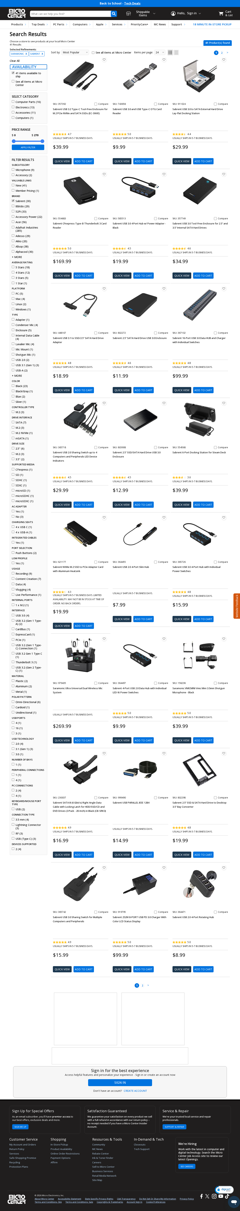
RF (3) (19, 833)
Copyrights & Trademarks (110, 1201)
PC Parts (58, 24)
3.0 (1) (19, 754)
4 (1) (18, 723)
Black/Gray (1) (24, 391)
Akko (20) (21, 241)
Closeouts (140, 1144)
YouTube (220, 1196)
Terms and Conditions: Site (48, 1201)
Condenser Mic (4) (27, 325)
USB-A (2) (22, 370)
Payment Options (60, 1158)
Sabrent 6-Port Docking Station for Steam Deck (199, 452)
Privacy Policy (187, 1198)
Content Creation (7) (28, 579)
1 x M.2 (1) (22, 605)
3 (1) (18, 733)
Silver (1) (21, 402)
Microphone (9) (25, 170)
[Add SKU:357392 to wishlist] (104, 59)
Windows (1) (23, 309)
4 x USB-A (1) (24, 532)
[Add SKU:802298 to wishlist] (224, 753)
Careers (96, 1162)
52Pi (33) (21, 211)
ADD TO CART (84, 161)
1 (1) (18, 764)
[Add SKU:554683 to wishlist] (104, 174)
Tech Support (142, 1149)
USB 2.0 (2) (22, 360)
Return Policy (16, 1149)
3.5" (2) (20, 459)
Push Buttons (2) (26, 553)
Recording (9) (24, 573)
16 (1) (19, 728)
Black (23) (22, 386)
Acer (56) (21, 222)
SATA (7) (21, 422)
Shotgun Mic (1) (25, 354)
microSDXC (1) (24, 501)
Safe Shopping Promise (22, 1158)
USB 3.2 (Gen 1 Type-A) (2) (29, 622)
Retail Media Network (104, 1175)
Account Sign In (134, 1201)
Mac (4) (20, 299)
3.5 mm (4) (22, 819)
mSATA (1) (22, 438)
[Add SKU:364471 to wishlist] (224, 867)
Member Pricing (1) (27, 190)
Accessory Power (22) (29, 217)
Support (176, 24)
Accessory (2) (24, 175)
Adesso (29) (23, 236)
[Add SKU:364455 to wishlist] (164, 517)
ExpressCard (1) (25, 634)
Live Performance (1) (28, 595)
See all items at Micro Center (29, 83)
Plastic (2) (22, 681)
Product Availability (61, 1149)
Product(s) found (217, 43)
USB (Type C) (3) (26, 839)
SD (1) (19, 475)
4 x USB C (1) (24, 527)
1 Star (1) (21, 283)
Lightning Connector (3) (28, 826)
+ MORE (17, 257)
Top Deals (38, 24)
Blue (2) (20, 396)
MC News (160, 24)
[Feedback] (236, 605)
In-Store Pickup (59, 1144)
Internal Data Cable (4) (27, 337)
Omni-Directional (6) (28, 702)
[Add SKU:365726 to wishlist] (224, 517)
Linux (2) (21, 304)
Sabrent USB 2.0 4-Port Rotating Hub (193, 917)
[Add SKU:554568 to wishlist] (224, 403)
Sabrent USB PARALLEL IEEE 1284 (131, 802)
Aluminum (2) (24, 686)
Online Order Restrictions (65, 1153)
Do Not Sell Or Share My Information (157, 1198)
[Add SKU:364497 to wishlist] (164, 638)
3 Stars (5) (22, 278)
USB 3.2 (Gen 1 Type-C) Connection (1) (29, 647)
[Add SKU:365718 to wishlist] (104, 403)
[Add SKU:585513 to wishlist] (164, 174)
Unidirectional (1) (26, 712)
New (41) (21, 185)
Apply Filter (28, 147)
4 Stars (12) (23, 272)
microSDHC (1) (25, 496)
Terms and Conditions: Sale (79, 1201)
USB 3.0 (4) (22, 615)
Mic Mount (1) (24, 349)
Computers (80, 24)
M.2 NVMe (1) (24, 433)
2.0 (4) (19, 743)
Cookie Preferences (155, 1201)
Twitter (207, 1196)
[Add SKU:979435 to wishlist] (104, 638)
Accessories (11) (26, 112)
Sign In (120, 1082)
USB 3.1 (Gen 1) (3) (27, 365)
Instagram (214, 1196)
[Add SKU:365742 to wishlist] (104, 867)
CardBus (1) (23, 629)
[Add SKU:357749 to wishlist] (224, 174)
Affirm (54, 1162)
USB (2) (20, 809)
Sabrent (36, 53)
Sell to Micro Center (103, 1166)
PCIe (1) (20, 640)
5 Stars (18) (23, 267)
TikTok (226, 1196)
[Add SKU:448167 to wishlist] (104, 288)
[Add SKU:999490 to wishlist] (164, 753)
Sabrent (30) (23, 201)
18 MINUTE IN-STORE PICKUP (212, 24)
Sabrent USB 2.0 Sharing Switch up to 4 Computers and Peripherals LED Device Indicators (75, 456)
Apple (99, 24)
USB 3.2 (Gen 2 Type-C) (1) (29, 669)
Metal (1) (21, 691)
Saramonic (19, 53)
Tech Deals (132, 3)
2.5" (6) (20, 448)
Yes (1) (20, 511)
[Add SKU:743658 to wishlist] (164, 59)
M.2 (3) (20, 412)
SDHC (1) (21, 480)
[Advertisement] (85, 1019)
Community (98, 1144)
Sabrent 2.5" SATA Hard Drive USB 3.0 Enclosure (140, 338)
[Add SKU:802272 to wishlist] (164, 288)
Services (117, 24)
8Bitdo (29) (22, 206)
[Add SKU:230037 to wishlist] (104, 753)
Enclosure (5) (24, 330)
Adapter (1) (22, 319)
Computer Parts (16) (28, 102)
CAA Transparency (126, 1198)
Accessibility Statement (69, 1198)
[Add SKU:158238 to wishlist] (224, 638)
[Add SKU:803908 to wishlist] (164, 403)
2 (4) (18, 790)
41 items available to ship (28, 75)
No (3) (19, 516)
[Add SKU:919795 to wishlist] (164, 867)
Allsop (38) (22, 246)
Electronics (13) (25, 107)
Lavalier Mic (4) (25, 344)
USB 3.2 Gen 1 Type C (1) (29, 655)
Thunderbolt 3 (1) (26, 662)
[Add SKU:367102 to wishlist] (224, 288)
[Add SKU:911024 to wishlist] (224, 59)
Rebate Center (100, 1153)
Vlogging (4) (23, 589)
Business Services (102, 1171)
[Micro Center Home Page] (17, 12)
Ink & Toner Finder (102, 1158)
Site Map (97, 1180)
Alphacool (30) (24, 252)
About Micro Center (44, 1198)
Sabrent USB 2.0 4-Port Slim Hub (131, 567)
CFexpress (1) (24, 469)
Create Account (135, 1091)
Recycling (14, 1162)
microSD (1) (23, 490)
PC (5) (19, 293)
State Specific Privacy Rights (99, 1198)
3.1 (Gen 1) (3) (24, 749)
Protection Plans (18, 1166)
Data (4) (21, 584)
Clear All (15, 61)
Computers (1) (24, 118)
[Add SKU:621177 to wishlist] (104, 517)
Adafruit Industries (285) (27, 229)
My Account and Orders (22, 1144)
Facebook (201, 1196)
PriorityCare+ (139, 24)
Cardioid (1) (23, 707)
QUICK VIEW (62, 161)
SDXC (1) (21, 485)
